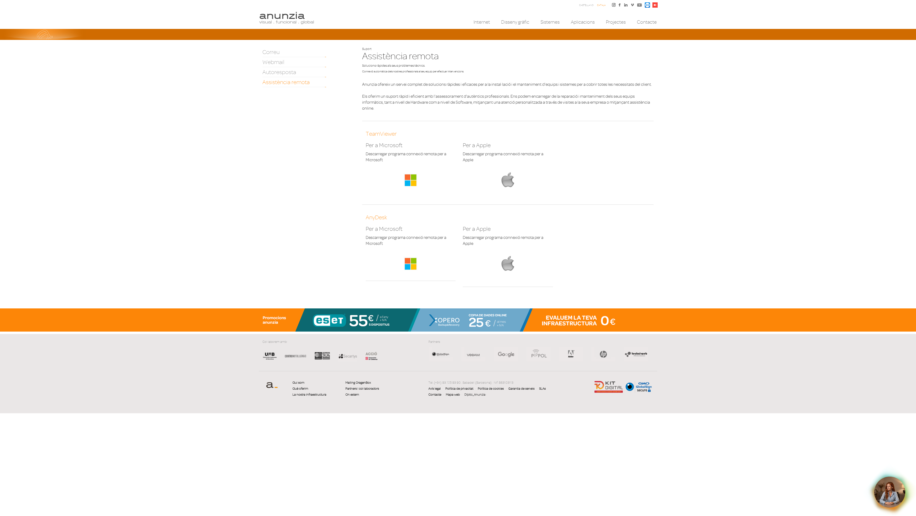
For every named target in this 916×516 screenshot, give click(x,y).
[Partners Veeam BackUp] (441, 354)
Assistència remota (286, 82)
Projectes (616, 22)
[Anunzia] (286, 18)
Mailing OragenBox (358, 382)
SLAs (542, 388)
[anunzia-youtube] (639, 6)
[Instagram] (613, 4)
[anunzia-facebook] (619, 6)
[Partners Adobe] (538, 354)
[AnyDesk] (655, 4)
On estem (352, 394)
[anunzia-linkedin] (625, 6)
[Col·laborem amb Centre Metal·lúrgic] (293, 359)
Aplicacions (583, 22)
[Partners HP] (473, 354)
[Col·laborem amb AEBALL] (322, 359)
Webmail (273, 62)
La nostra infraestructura (309, 394)
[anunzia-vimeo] (632, 6)
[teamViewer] (647, 4)
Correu (271, 52)
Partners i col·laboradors (362, 388)
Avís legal (434, 388)
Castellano (586, 5)
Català (601, 5)
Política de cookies (491, 388)
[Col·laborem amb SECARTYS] (347, 356)
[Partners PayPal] (635, 354)
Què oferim (300, 388)
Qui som (298, 382)
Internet (482, 22)
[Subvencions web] (608, 386)
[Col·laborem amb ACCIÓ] (369, 355)
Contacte (647, 22)
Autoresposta (279, 72)
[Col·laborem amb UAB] (269, 359)
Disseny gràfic (515, 22)
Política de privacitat (459, 388)
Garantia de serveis (521, 388)
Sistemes (550, 22)
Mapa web (453, 394)
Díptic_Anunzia (474, 394)
